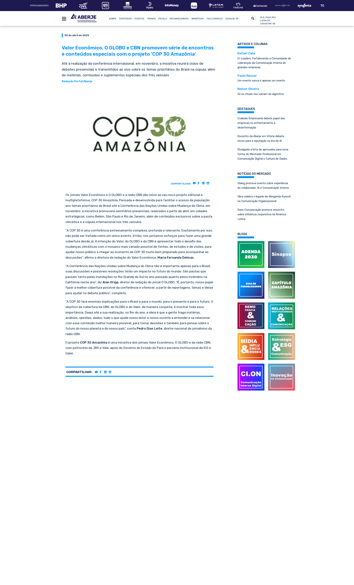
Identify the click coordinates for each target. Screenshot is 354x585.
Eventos (139, 18)
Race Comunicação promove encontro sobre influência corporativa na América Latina (261, 214)
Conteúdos (125, 18)
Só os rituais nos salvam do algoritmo (260, 91)
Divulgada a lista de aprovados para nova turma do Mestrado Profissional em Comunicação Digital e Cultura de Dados (262, 154)
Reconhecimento (179, 18)
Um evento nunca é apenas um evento (261, 78)
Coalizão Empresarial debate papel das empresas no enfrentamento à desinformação (261, 123)
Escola (162, 18)
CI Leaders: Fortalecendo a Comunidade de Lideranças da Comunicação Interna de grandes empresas (264, 60)
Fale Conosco (215, 18)
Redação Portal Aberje (77, 81)
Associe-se (232, 18)
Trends (151, 18)
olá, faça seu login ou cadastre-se (268, 20)
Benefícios (198, 18)
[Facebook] (198, 183)
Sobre (112, 18)
